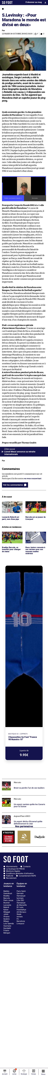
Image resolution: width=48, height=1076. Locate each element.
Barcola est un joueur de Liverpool (34, 503)
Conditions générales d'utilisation (20, 873)
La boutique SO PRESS (15, 869)
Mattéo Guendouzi (7, 892)
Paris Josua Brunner (8, 901)
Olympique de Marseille (22, 904)
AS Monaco (21, 912)
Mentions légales (13, 871)
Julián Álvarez (6, 915)
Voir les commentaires (13, 485)
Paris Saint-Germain (21, 892)
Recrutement (11, 878)
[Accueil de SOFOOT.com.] (7, 2)
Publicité (9, 876)
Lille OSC (20, 900)
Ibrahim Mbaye (6, 920)
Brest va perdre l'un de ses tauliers (17, 780)
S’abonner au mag (33, 2)
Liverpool (20, 923)
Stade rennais (20, 915)
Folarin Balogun (6, 931)
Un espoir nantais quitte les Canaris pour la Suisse (23, 796)
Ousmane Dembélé (7, 927)
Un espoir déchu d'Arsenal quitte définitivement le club (24, 815)
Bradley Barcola (6, 897)
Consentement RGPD (27, 876)
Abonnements (11, 866)
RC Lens (20, 907)
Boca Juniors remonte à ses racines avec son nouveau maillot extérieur (35, 536)
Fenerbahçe (21, 910)
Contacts (27, 866)
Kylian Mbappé (6, 911)
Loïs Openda (8, 923)
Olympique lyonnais (21, 897)
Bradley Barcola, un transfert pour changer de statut (12, 535)
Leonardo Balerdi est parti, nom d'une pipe (11, 503)
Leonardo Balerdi (7, 906)
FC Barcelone (21, 920)
